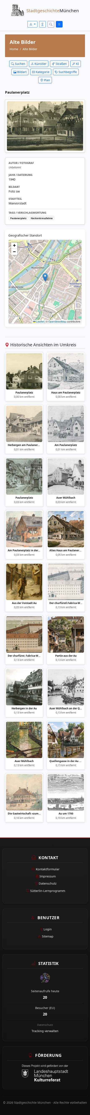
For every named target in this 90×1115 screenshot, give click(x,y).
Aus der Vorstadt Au (24, 603)
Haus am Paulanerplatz (65, 392)
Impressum (48, 876)
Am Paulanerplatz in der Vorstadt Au (24, 550)
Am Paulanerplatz (66, 445)
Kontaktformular (47, 869)
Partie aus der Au (66, 655)
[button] (45, 277)
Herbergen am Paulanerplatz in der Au (24, 445)
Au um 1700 (66, 813)
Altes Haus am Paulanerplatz (65, 550)
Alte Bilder (30, 49)
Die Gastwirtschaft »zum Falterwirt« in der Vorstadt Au (24, 813)
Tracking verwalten (45, 1031)
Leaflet (40, 321)
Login (48, 929)
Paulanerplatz (24, 392)
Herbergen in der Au (24, 708)
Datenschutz (48, 883)
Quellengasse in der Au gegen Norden (65, 761)
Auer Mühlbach (65, 497)
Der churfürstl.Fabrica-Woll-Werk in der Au (65, 603)
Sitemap (47, 936)
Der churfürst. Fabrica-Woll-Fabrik (24, 655)
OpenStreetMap (57, 321)
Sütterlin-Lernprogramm (47, 891)
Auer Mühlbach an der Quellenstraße (65, 708)
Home (14, 49)
